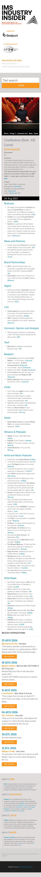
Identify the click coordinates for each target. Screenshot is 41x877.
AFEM (6, 820)
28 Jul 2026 (9, 734)
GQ (29, 563)
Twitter (14, 811)
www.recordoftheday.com (26, 867)
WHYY (29, 471)
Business (9, 203)
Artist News (10, 578)
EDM (15, 504)
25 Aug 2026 (9, 640)
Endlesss (21, 525)
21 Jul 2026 (9, 748)
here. (33, 843)
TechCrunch (16, 235)
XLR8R (16, 587)
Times (10, 257)
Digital (7, 285)
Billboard (11, 280)
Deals (7, 417)
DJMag (26, 316)
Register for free (12, 60)
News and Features (14, 241)
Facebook (7, 811)
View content (9, 656)
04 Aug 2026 (10, 712)
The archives (9, 63)
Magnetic (11, 323)
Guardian (25, 568)
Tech (6, 342)
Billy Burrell (13, 193)
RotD (33, 214)
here (5, 178)
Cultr (15, 511)
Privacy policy (27, 854)
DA (32, 490)
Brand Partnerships (14, 262)
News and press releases (16, 67)
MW (18, 337)
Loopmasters (18, 807)
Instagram (22, 811)
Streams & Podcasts (15, 431)
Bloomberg (11, 476)
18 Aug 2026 (9, 662)
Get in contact (19, 854)
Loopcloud (28, 360)
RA (33, 247)
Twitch (30, 809)
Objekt (10, 438)
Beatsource (21, 805)
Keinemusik (17, 186)
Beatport (9, 354)
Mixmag (22, 412)
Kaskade (28, 440)
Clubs (7, 387)
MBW (16, 221)
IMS (5, 784)
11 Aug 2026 (9, 690)
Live (6, 307)
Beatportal (23, 365)
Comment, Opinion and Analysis (21, 328)
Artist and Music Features (18, 455)
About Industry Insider (8, 854)
